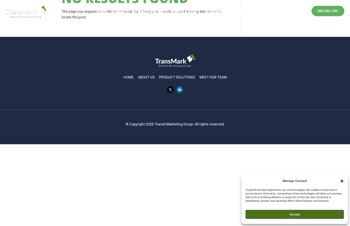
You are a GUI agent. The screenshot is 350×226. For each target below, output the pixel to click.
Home (102, 12)
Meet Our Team (213, 77)
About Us (120, 12)
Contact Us (243, 12)
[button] (342, 181)
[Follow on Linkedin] (179, 89)
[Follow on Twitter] (170, 89)
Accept (295, 214)
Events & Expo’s (185, 12)
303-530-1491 (328, 11)
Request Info (216, 12)
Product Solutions (150, 12)
